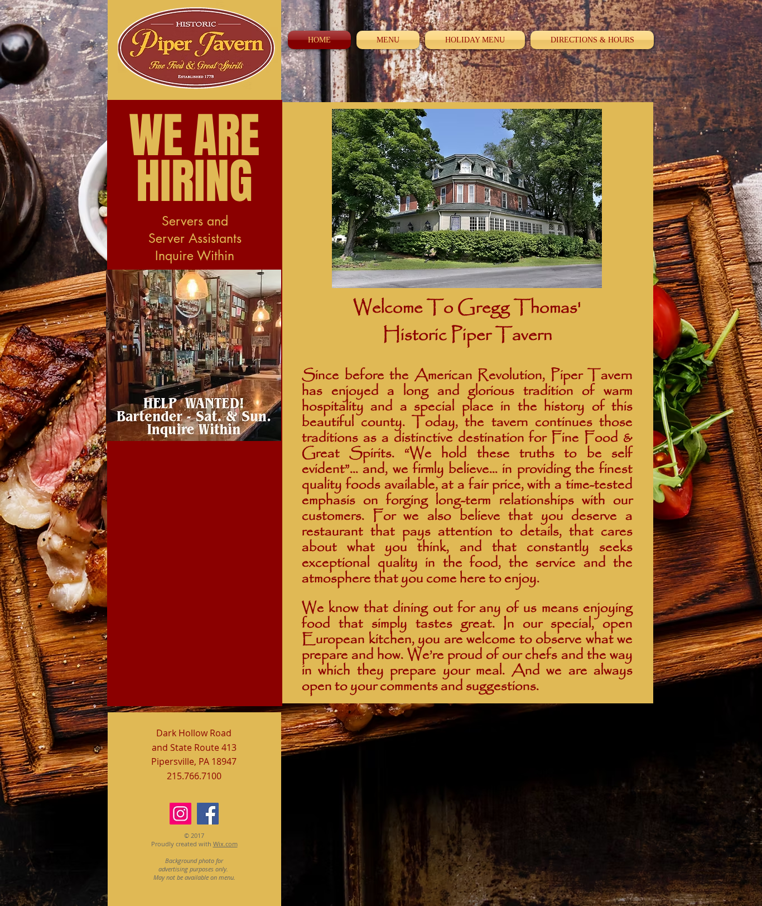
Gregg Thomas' (519, 308)
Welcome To (405, 308)
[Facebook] (208, 813)
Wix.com (225, 844)
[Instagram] (180, 813)
